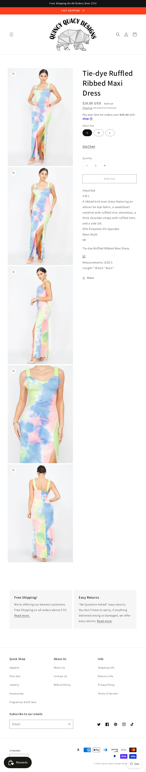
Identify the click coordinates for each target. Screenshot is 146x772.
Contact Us (60, 676)
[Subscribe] (69, 724)
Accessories (17, 693)
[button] (11, 34)
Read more (104, 621)
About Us (59, 667)
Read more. (22, 615)
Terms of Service (108, 693)
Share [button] (90, 277)
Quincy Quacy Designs (111, 763)
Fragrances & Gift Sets (23, 702)
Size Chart (89, 146)
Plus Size (15, 676)
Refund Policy (62, 684)
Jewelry (14, 684)
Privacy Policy (106, 684)
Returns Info (105, 676)
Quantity (87, 158)
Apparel (14, 667)
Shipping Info (106, 667)
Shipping (87, 107)
